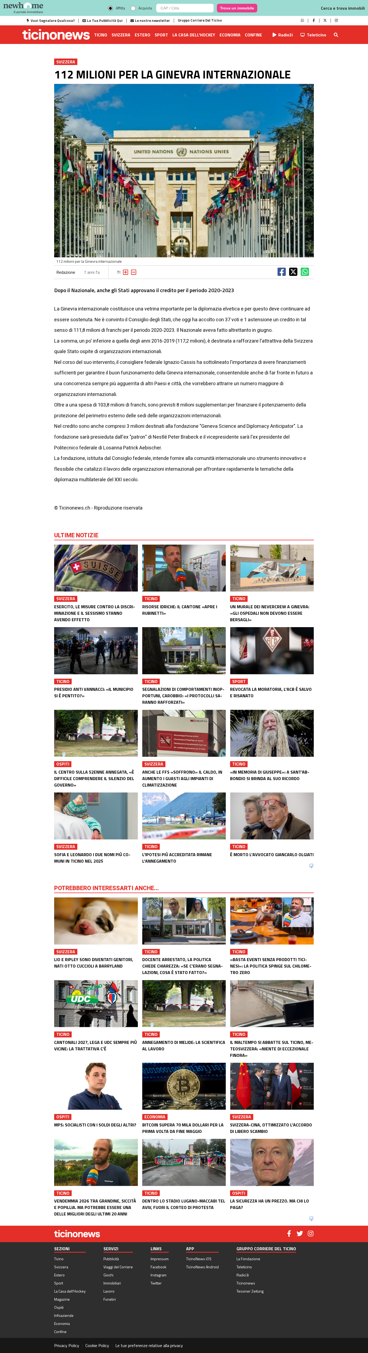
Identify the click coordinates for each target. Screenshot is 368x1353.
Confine (253, 35)
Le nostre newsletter (152, 20)
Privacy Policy (66, 1345)
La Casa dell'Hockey (193, 35)
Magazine (62, 1299)
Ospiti (59, 1307)
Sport (161, 35)
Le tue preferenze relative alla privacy (149, 1345)
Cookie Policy (97, 1345)
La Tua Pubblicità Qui (105, 20)
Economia (230, 35)
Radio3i (285, 35)
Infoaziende (64, 1315)
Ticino (100, 35)
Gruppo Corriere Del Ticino (200, 20)
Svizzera (121, 35)
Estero (142, 35)
